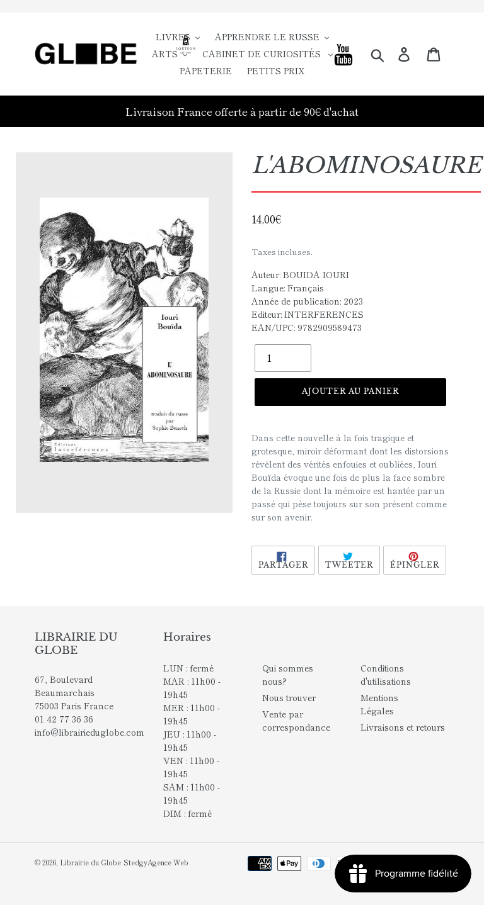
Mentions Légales (379, 704)
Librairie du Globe (90, 862)
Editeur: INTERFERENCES (307, 314)
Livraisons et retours (402, 727)
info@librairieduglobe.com (89, 732)
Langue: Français (287, 287)
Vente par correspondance (296, 720)
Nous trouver (289, 697)
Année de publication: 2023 (307, 301)
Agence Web (167, 862)
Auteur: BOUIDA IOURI (300, 274)
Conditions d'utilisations (385, 674)
